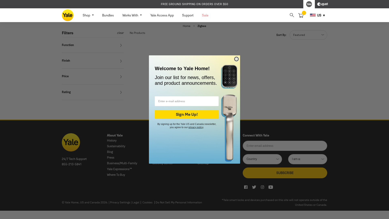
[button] (292, 15)
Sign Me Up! (187, 114)
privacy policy (195, 127)
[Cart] (301, 15)
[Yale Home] (68, 15)
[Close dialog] (236, 59)
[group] (194, 4)
